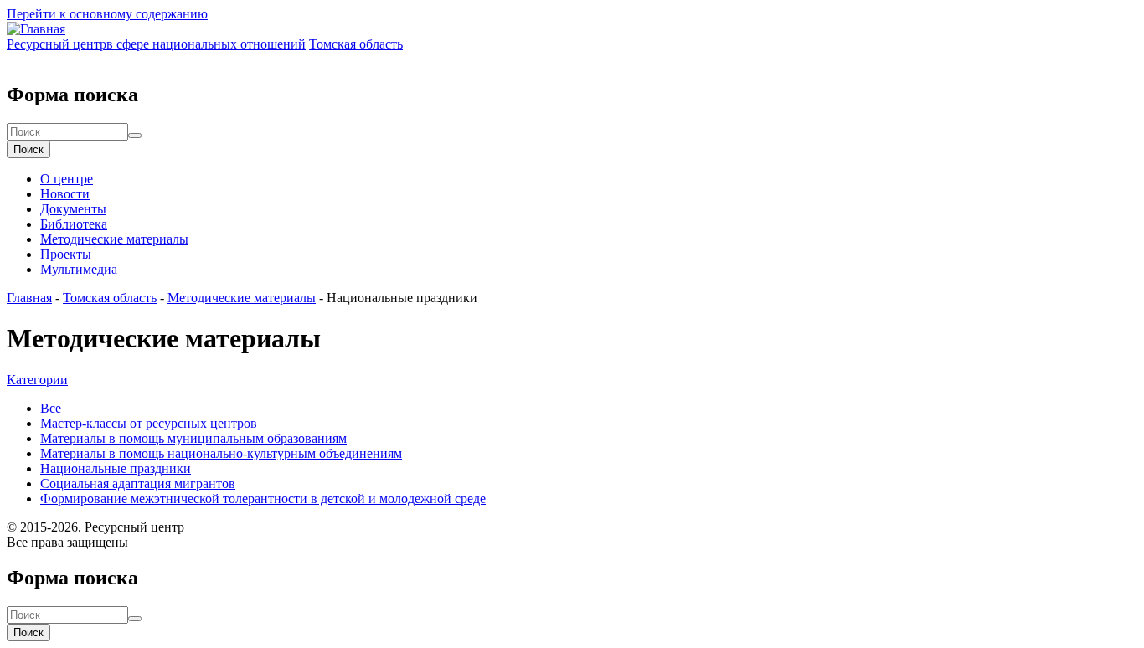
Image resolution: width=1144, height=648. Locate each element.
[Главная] (36, 29)
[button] (37, 380)
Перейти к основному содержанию (107, 14)
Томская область (110, 298)
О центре (66, 179)
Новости (65, 194)
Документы (73, 209)
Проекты (65, 254)
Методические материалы (114, 239)
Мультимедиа (78, 269)
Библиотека (73, 224)
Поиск (28, 149)
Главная (29, 298)
